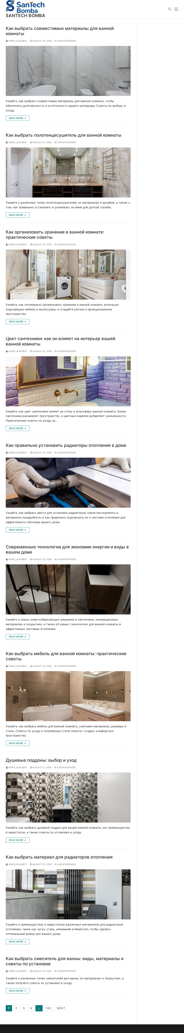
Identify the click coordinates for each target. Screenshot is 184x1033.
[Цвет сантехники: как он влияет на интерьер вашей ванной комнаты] (68, 381)
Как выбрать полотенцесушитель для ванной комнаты (63, 135)
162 (48, 1008)
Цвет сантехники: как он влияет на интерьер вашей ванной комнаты (60, 341)
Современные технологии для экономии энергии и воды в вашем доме (67, 549)
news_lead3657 (17, 41)
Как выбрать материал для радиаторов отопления (59, 857)
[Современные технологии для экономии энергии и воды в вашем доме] (68, 589)
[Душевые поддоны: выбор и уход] (68, 797)
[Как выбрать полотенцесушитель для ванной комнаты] (68, 172)
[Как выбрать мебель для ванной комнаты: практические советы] (68, 696)
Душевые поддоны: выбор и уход (41, 760)
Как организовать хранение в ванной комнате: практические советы (55, 234)
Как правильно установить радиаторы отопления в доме (66, 445)
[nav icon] (176, 9)
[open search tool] (169, 9)
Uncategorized (66, 41)
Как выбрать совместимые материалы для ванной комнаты (60, 31)
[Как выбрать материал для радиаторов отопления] (68, 894)
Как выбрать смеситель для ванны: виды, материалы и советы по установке (64, 961)
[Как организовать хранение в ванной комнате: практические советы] (68, 275)
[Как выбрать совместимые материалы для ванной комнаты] (68, 71)
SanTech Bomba (25, 15)
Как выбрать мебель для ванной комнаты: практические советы (66, 656)
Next (61, 1008)
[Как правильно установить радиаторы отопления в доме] (68, 483)
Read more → (17, 118)
